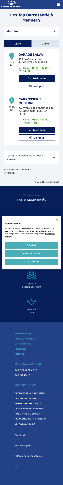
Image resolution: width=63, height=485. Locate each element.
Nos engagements (26, 338)
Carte (45, 43)
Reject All (31, 245)
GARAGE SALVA (31, 55)
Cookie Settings (31, 262)
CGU (17, 466)
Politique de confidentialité (28, 456)
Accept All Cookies (31, 253)
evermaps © (52, 182)
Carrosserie (23, 343)
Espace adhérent (26, 423)
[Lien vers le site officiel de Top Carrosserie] (10, 4)
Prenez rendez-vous (28, 403)
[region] (32, 242)
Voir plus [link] (39, 86)
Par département (26, 370)
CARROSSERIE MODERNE (30, 101)
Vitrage (20, 353)
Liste (18, 43)
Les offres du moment (29, 408)
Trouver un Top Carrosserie (17, 169)
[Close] (56, 219)
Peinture (20, 348)
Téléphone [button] (39, 78)
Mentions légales (23, 445)
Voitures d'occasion (28, 363)
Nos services (23, 333)
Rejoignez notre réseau (30, 418)
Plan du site (20, 435)
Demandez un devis (27, 398)
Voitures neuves (25, 385)
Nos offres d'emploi (27, 413)
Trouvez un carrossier (30, 393)
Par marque (22, 375)
